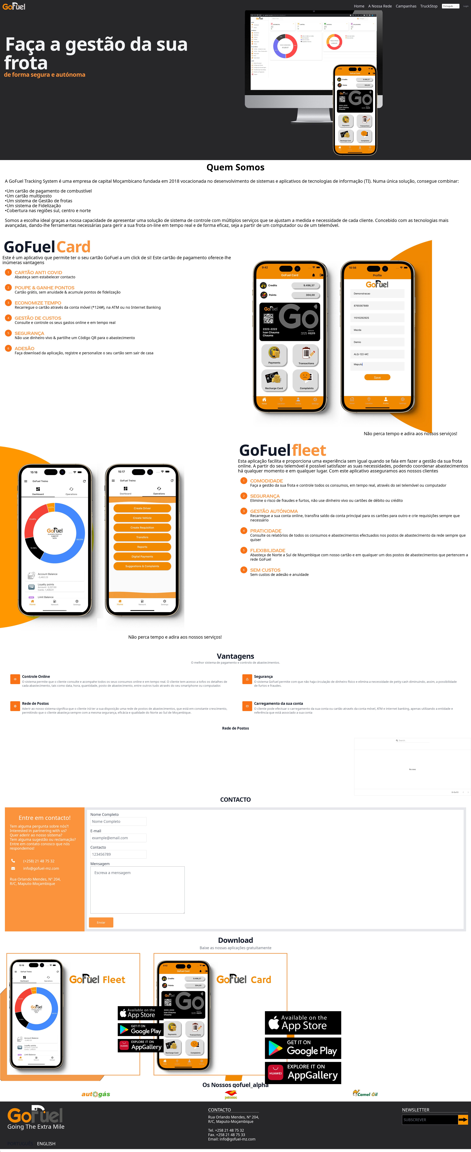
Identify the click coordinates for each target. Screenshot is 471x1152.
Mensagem (100, 864)
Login (466, 6)
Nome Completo (104, 814)
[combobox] (448, 6)
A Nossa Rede (380, 6)
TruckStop (429, 6)
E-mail (95, 831)
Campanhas (406, 6)
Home (359, 6)
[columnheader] (372, 746)
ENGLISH (46, 1144)
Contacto (98, 847)
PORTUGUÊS (20, 1144)
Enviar (101, 922)
